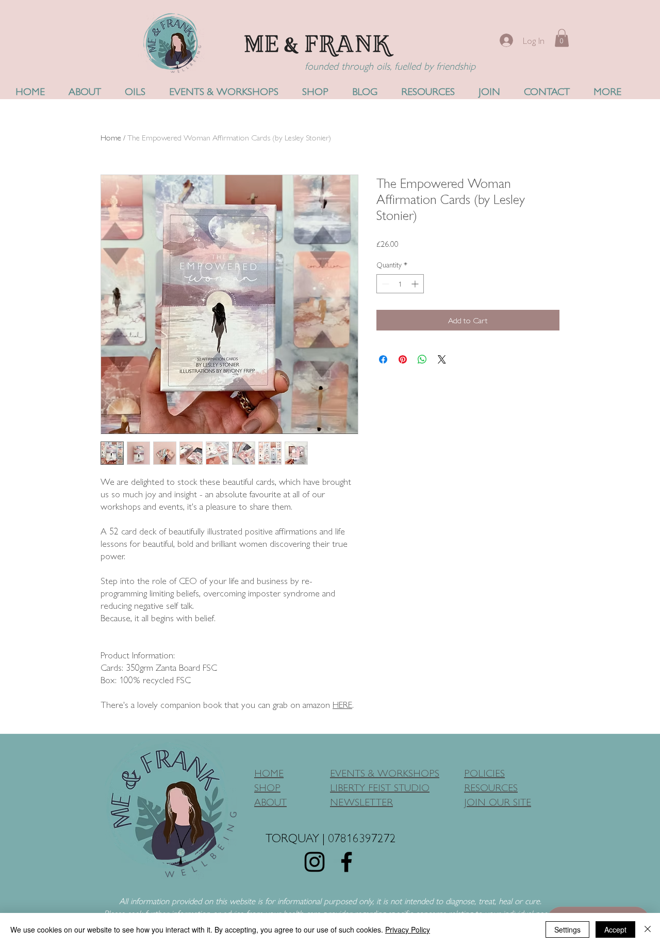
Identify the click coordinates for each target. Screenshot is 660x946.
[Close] (647, 929)
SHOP (267, 786)
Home (111, 137)
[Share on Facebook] (383, 359)
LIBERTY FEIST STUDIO (380, 786)
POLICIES (484, 772)
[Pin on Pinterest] (403, 359)
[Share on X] (442, 359)
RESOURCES (491, 786)
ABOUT (270, 801)
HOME (269, 772)
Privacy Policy (407, 929)
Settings (567, 929)
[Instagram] (314, 861)
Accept (615, 929)
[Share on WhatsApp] (422, 359)
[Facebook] (346, 861)
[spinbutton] (400, 284)
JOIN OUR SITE (497, 801)
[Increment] (415, 284)
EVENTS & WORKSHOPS (384, 772)
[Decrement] (384, 284)
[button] (561, 38)
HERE (342, 704)
